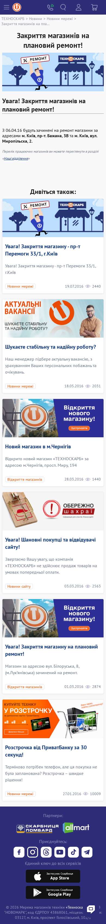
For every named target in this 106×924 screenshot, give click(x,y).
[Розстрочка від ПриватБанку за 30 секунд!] (53, 719)
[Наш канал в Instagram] (32, 853)
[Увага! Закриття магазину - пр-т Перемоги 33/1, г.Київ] (53, 218)
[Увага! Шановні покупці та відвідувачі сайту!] (53, 511)
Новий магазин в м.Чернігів (38, 446)
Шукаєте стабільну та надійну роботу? (50, 346)
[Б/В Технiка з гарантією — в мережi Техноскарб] (59, 853)
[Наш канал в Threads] (46, 853)
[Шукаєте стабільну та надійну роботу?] (53, 318)
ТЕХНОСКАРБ (12, 18)
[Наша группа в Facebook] (19, 853)
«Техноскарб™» (79, 907)
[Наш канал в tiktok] (73, 853)
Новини (35, 18)
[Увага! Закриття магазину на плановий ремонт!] (53, 618)
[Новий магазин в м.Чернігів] (53, 418)
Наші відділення (16, 158)
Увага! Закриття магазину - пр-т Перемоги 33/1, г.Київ (42, 250)
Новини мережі (60, 18)
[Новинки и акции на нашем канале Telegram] (87, 853)
